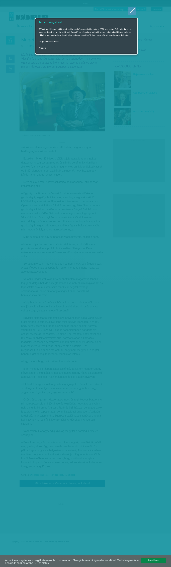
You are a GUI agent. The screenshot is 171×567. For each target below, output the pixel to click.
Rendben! (153, 560)
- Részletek (42, 563)
